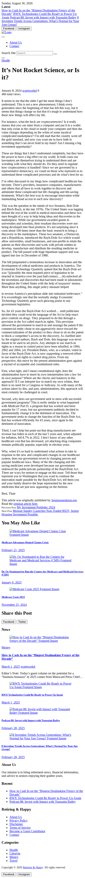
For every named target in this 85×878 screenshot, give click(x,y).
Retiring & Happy (33, 867)
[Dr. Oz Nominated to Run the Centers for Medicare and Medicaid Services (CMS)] (42, 564)
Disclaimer (16, 824)
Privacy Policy (18, 820)
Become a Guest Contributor (27, 831)
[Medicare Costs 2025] (34, 589)
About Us (15, 42)
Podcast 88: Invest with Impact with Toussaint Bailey (43, 17)
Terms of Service (20, 827)
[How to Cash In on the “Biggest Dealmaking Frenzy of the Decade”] (42, 640)
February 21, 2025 (13, 550)
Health (6, 60)
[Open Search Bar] (3, 58)
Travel (13, 860)
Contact (14, 46)
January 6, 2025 (12, 582)
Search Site (9, 53)
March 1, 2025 (11, 666)
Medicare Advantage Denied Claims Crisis (25, 542)
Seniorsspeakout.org (64, 500)
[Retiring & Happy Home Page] (6, 32)
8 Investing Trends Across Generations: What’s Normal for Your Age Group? (40, 21)
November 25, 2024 (14, 604)
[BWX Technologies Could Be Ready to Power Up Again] (42, 687)
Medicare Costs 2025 (13, 597)
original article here (25, 503)
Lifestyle (14, 853)
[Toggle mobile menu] (3, 36)
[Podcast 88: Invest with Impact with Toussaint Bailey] (42, 712)
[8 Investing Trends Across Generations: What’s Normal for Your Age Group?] (42, 738)
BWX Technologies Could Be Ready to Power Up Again (32, 694)
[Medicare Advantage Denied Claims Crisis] (42, 534)
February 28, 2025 (13, 728)
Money (6, 647)
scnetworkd (29, 90)
